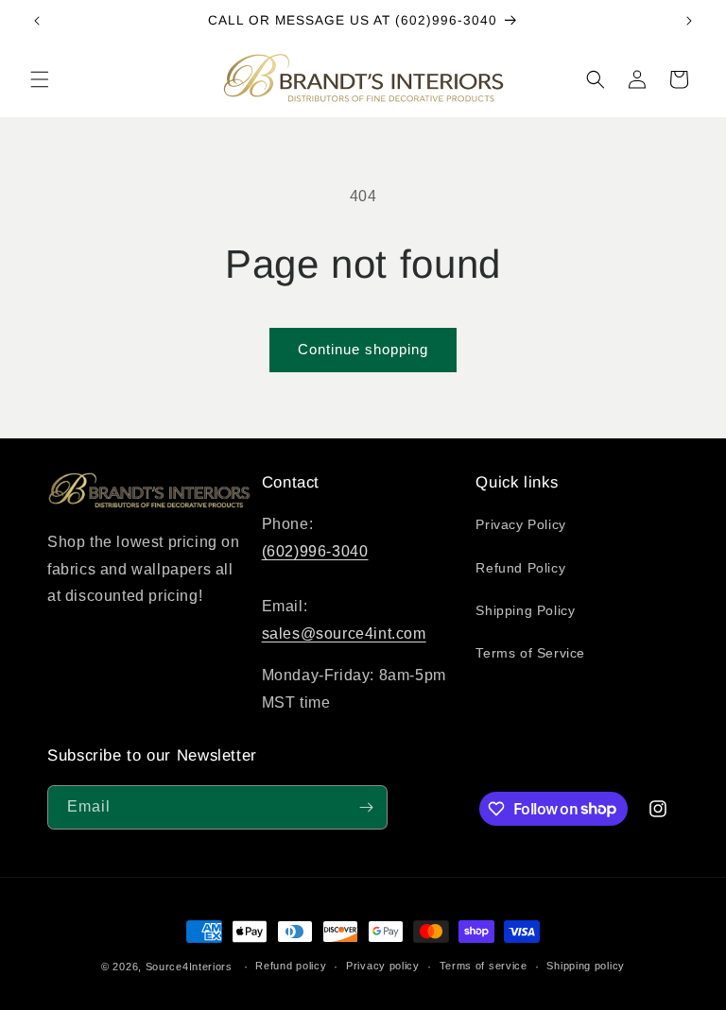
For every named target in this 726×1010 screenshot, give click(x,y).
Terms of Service (530, 652)
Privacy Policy (520, 524)
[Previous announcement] (37, 21)
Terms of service (483, 965)
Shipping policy (585, 965)
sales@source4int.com (344, 633)
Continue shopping (363, 349)
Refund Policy (520, 567)
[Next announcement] (689, 21)
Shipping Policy (525, 610)
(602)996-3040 (315, 551)
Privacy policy (383, 965)
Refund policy (290, 965)
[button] (39, 79)
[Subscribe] (366, 807)
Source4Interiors (189, 966)
